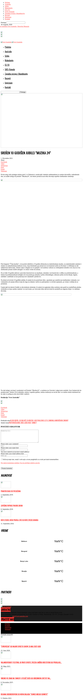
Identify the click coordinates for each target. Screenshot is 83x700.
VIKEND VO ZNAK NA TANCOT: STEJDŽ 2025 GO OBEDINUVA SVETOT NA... (26, 678)
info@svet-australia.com (20, 616)
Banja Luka (41, 561)
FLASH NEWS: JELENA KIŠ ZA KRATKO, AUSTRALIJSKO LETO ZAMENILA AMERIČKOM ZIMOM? (39, 420)
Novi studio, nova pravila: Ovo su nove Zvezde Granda (19, 520)
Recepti (7, 15)
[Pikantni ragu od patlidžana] (6, 487)
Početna (7, 2)
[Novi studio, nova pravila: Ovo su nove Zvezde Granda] (6, 516)
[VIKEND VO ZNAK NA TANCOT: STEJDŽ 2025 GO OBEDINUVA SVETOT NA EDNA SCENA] (6, 674)
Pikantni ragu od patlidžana (11, 491)
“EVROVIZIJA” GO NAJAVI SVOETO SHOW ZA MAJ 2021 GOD (21, 646)
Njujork (41, 581)
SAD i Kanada (9, 12)
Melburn (41, 541)
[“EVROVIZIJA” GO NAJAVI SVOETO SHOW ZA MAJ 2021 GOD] (6, 642)
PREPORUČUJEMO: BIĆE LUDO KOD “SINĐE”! (23, 422)
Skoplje (41, 571)
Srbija (7, 6)
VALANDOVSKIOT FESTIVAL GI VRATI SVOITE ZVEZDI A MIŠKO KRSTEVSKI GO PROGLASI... (31, 662)
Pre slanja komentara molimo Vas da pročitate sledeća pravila (20, 463)
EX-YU (7, 10)
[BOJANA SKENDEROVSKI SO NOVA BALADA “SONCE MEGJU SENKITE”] (6, 690)
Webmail (8, 629)
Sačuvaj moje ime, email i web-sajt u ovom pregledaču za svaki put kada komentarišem (30, 459)
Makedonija (8, 8)
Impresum (8, 17)
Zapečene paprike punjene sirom (12, 505)
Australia (8, 4)
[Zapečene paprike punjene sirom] (6, 502)
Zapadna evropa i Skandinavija (15, 13)
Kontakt (7, 19)
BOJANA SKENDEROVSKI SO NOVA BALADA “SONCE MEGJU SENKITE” (24, 694)
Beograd (41, 551)
